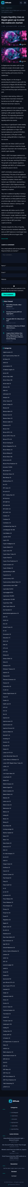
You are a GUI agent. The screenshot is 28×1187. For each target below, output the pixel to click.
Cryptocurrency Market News (11, 582)
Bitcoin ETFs (6, 439)
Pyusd (4, 916)
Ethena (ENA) (6, 658)
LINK (4, 770)
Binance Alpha (6, 411)
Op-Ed (5, 857)
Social (4, 972)
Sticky (4, 1000)
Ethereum (5, 665)
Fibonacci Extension (8, 679)
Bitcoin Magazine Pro (8, 446)
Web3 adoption (7, 1052)
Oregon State (6, 864)
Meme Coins (6, 805)
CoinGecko (6, 523)
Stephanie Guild (7, 996)
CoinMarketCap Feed (8, 526)
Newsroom (6, 846)
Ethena (5, 655)
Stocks (5, 1003)
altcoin (5, 373)
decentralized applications (10, 613)
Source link (4, 238)
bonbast (14, 1176)
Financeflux (6, 686)
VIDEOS (5, 1048)
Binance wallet (7, 422)
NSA (4, 850)
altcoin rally (6, 383)
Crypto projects (7, 564)
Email (3, 272)
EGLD (4, 641)
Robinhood (6, 933)
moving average (7, 829)
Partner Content (7, 874)
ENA (4, 644)
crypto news (6, 550)
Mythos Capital (7, 832)
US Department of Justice (10, 1041)
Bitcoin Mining (6, 453)
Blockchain (6, 470)
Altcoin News (6, 380)
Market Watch (6, 794)
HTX (4, 707)
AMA (4, 390)
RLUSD (5, 930)
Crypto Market (7, 547)
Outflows (5, 867)
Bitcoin (5, 429)
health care (6, 704)
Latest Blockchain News (9, 756)
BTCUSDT (6, 512)
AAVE (4, 362)
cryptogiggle (6, 592)
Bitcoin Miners (6, 449)
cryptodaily (6, 589)
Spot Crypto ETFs (8, 986)
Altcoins (5, 387)
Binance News (6, 418)
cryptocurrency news (8, 585)
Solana (5, 975)
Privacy (5, 909)
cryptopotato (6, 599)
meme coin (6, 801)
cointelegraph (6, 529)
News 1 (5, 839)
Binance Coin (6, 415)
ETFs (4, 648)
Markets (5, 798)
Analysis (5, 397)
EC (4, 630)
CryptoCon (6, 575)
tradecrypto (6, 1024)
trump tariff (6, 1034)
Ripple (4, 923)
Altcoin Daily (6, 376)
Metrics (5, 812)
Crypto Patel (6, 557)
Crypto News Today (8, 554)
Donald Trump (6, 627)
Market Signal (6, 787)
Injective (5, 718)
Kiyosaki (5, 745)
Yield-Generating (7, 1083)
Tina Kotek (6, 1014)
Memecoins (6, 808)
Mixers (5, 819)
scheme (5, 954)
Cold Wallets (6, 533)
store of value (6, 1007)
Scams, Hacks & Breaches (10, 951)
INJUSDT (5, 735)
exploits (5, 672)
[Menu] (25, 2)
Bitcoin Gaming (7, 442)
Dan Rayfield (6, 610)
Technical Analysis (8, 1010)
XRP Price (5, 1073)
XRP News (6, 1069)
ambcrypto (6, 394)
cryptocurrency (7, 578)
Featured (5, 676)
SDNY (4, 958)
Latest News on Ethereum (10, 759)
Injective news (7, 721)
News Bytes (6, 843)
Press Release (6, 899)
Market (5, 780)
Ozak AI (5, 871)
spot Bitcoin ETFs (8, 982)
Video (4, 1045)
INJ (4, 714)
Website (3, 279)
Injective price (6, 724)
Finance (5, 683)
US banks (5, 1038)
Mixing (4, 822)
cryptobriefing (7, 571)
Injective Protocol (7, 728)
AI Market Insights (8, 369)
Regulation (6, 919)
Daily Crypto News (8, 606)
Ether (4, 662)
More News (6, 825)
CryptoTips (6, 603)
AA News (5, 359)
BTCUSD (5, 505)
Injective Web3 (7, 731)
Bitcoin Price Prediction (9, 463)
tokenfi (5, 1017)
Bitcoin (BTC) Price (8, 435)
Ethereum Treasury (8, 669)
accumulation (6, 366)
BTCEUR (5, 498)
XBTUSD (5, 1059)
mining (4, 815)
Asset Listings (7, 404)
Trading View (6, 1031)
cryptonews (9, 8)
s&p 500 (5, 944)
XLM (4, 1062)
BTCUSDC (6, 509)
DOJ (4, 624)
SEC (4, 961)
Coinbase (5, 519)
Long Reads (6, 777)
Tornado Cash (6, 1020)
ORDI (4, 860)
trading (5, 1027)
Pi (3, 888)
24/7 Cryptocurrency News (10, 355)
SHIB (4, 968)
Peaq (4, 881)
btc (4, 484)
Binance (5, 408)
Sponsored (6, 979)
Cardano (5, 516)
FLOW (4, 690)
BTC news (5, 488)
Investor (5, 742)
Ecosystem (6, 634)
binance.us (6, 425)
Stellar (4, 993)
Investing (5, 738)
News (4, 836)
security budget (7, 965)
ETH (4, 651)
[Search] (21, 2)
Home (2, 8)
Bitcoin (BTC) (6, 432)
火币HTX (5, 1087)
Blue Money (6, 477)
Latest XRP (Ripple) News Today (12, 763)
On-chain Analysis (7, 853)
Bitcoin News (6, 456)
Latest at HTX (7, 752)
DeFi (4, 617)
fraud (4, 697)
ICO (4, 711)
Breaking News (7, 481)
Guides (5, 700)
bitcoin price (6, 460)
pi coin (4, 892)
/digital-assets (7, 352)
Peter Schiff (6, 885)
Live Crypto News (8, 773)
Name (3, 265)
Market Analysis (7, 784)
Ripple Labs (6, 926)
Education (5, 637)
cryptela (5, 536)
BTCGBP (5, 502)
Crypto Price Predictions (9, 561)
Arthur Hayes (6, 401)
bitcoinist (5, 467)
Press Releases (7, 902)
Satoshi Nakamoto (8, 947)
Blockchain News (7, 474)
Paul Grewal (6, 878)
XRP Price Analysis (8, 1076)
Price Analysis (6, 906)
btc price (5, 491)
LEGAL (5, 766)
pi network (6, 895)
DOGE (4, 620)
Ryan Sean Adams (8, 937)
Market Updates (7, 791)
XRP (4, 1066)
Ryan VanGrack (7, 940)
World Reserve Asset (8, 1055)
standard (5, 989)
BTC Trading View (8, 495)
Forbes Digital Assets (8, 693)
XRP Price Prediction (8, 1080)
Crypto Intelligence (8, 543)
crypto (5, 540)
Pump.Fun (5, 913)
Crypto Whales (7, 568)
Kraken (5, 749)
